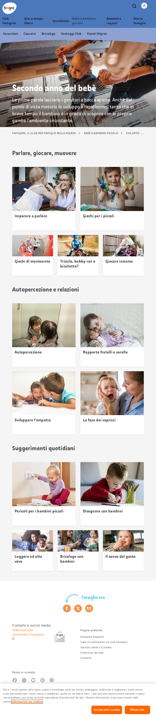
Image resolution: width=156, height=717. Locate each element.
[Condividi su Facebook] (67, 608)
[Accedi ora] (144, 5)
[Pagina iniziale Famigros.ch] (9, 8)
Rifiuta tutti (137, 709)
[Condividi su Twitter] (78, 608)
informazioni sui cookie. (27, 701)
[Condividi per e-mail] (89, 608)
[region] (78, 700)
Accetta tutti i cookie (107, 709)
